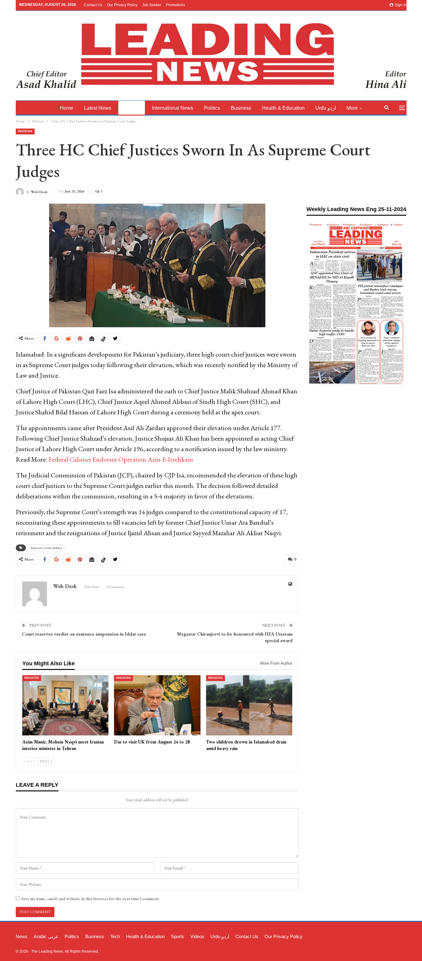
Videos (197, 936)
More (352, 108)
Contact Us (93, 5)
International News (172, 108)
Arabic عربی (46, 936)
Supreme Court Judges (46, 548)
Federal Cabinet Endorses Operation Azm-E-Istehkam (121, 459)
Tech (115, 936)
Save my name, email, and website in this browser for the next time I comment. (90, 898)
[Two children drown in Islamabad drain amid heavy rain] (249, 705)
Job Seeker (151, 5)
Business (241, 108)
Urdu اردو (325, 108)
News (21, 936)
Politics (212, 108)
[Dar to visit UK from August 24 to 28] (157, 705)
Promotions (175, 5)
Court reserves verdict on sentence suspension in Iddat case (84, 634)
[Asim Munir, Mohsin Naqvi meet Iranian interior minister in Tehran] (65, 705)
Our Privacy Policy (122, 5)
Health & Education (283, 108)
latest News (97, 108)
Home (66, 108)
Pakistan (131, 108)
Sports (177, 936)
